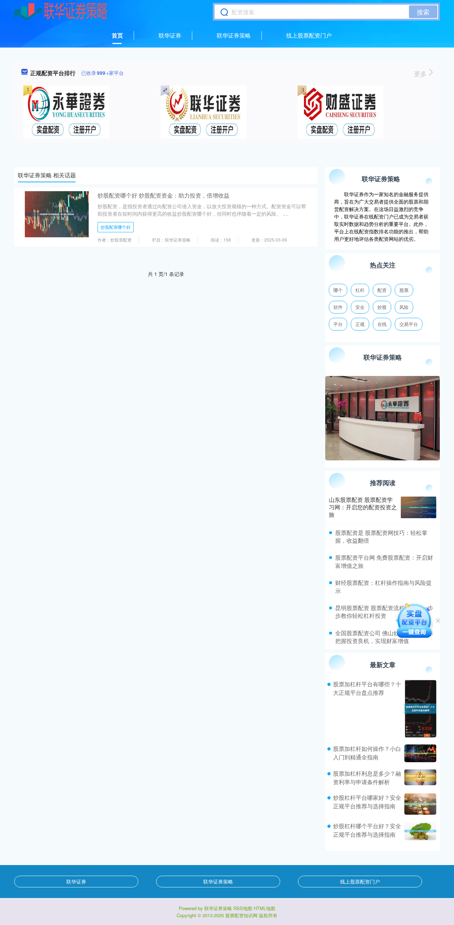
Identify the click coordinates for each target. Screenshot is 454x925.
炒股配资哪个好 (116, 227)
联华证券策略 (234, 35)
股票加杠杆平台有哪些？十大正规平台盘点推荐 (367, 688)
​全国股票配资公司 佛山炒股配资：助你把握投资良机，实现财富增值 (384, 637)
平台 (338, 324)
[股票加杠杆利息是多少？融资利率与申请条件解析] (419, 777)
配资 (382, 290)
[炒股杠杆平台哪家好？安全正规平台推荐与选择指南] (419, 804)
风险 (404, 307)
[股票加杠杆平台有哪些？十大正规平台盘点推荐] (419, 708)
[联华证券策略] (60, 12)
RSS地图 (242, 908)
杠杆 (360, 290)
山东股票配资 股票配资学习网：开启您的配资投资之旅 (363, 507)
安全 (360, 307)
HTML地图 (264, 908)
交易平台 (408, 324)
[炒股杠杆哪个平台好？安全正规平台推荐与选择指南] (419, 831)
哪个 (338, 290)
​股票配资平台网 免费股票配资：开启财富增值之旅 (384, 561)
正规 (360, 324)
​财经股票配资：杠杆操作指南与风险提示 (383, 586)
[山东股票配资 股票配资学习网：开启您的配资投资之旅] (418, 507)
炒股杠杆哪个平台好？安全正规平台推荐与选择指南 (367, 830)
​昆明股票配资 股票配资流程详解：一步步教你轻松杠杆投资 (384, 612)
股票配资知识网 (241, 915)
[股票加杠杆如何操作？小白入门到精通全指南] (419, 753)
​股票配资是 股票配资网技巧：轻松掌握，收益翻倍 (381, 536)
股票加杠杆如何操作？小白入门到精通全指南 (367, 752)
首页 (117, 35)
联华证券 (170, 35)
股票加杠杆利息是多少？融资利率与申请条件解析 (367, 777)
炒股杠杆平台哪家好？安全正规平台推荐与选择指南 (367, 801)
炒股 (382, 307)
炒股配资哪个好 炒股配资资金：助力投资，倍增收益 (163, 195)
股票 (404, 290)
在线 (382, 324)
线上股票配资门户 (309, 35)
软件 (338, 307)
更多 (421, 73)
